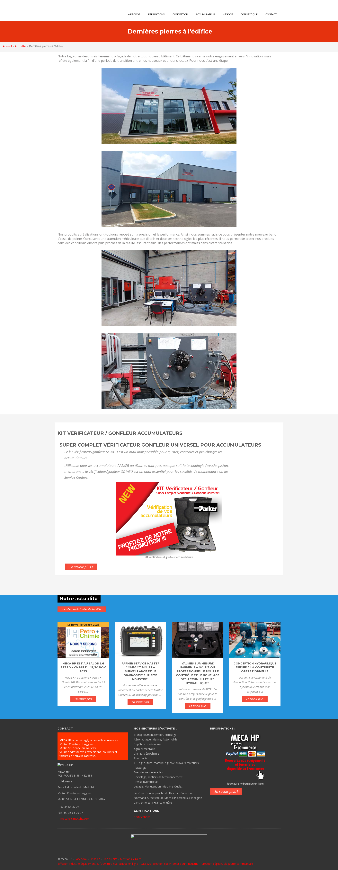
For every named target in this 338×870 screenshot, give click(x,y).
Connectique (249, 14)
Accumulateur (205, 14)
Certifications (142, 817)
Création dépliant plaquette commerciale (227, 863)
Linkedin (95, 859)
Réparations (156, 14)
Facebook (81, 859)
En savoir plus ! (81, 567)
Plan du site (110, 859)
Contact (271, 14)
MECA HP (74, 10)
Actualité (20, 46)
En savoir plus (83, 699)
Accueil (7, 46)
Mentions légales (130, 859)
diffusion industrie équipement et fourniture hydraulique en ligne (98, 863)
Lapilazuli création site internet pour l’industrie (170, 863)
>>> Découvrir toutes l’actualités (81, 609)
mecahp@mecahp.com (75, 818)
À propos (134, 14)
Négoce (228, 14)
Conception (180, 14)
